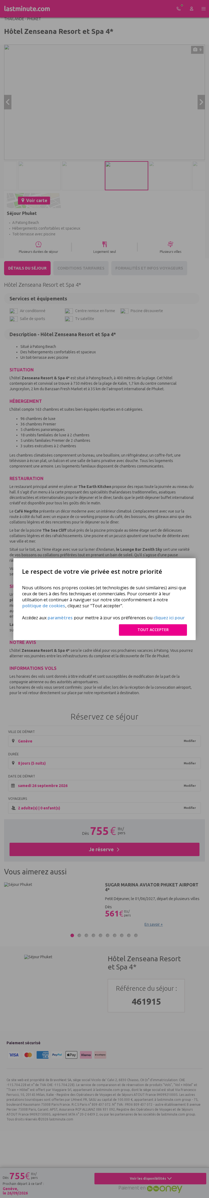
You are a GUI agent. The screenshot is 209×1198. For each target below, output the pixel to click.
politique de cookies (43, 606)
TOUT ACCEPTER (153, 629)
